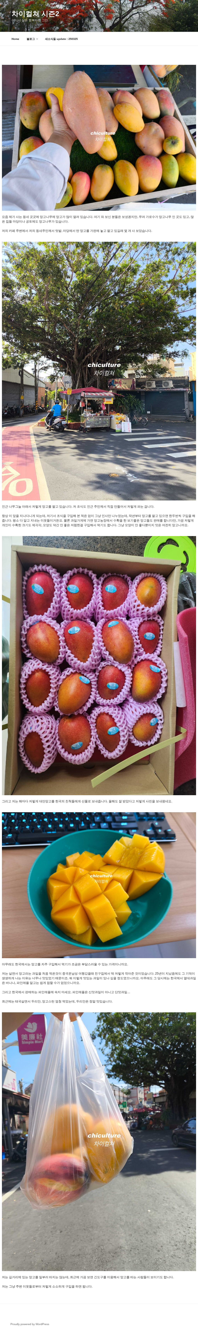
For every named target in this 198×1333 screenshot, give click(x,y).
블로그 (31, 38)
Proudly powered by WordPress (29, 1324)
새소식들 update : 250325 (61, 38)
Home (15, 38)
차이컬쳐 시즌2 (35, 14)
